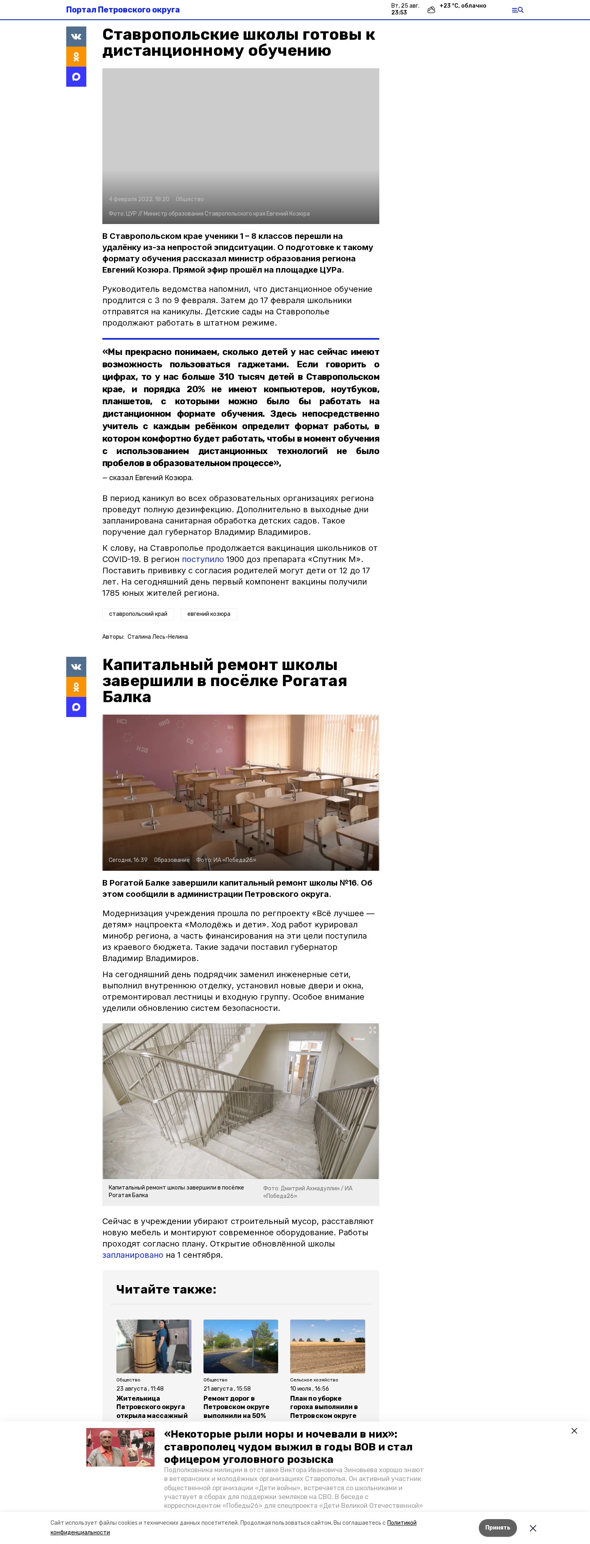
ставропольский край (138, 614)
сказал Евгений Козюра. (151, 477)
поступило (203, 559)
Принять (498, 1527)
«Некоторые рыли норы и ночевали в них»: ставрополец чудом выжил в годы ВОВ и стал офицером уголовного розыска (288, 1446)
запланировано (132, 1255)
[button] (120, 1447)
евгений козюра (208, 614)
